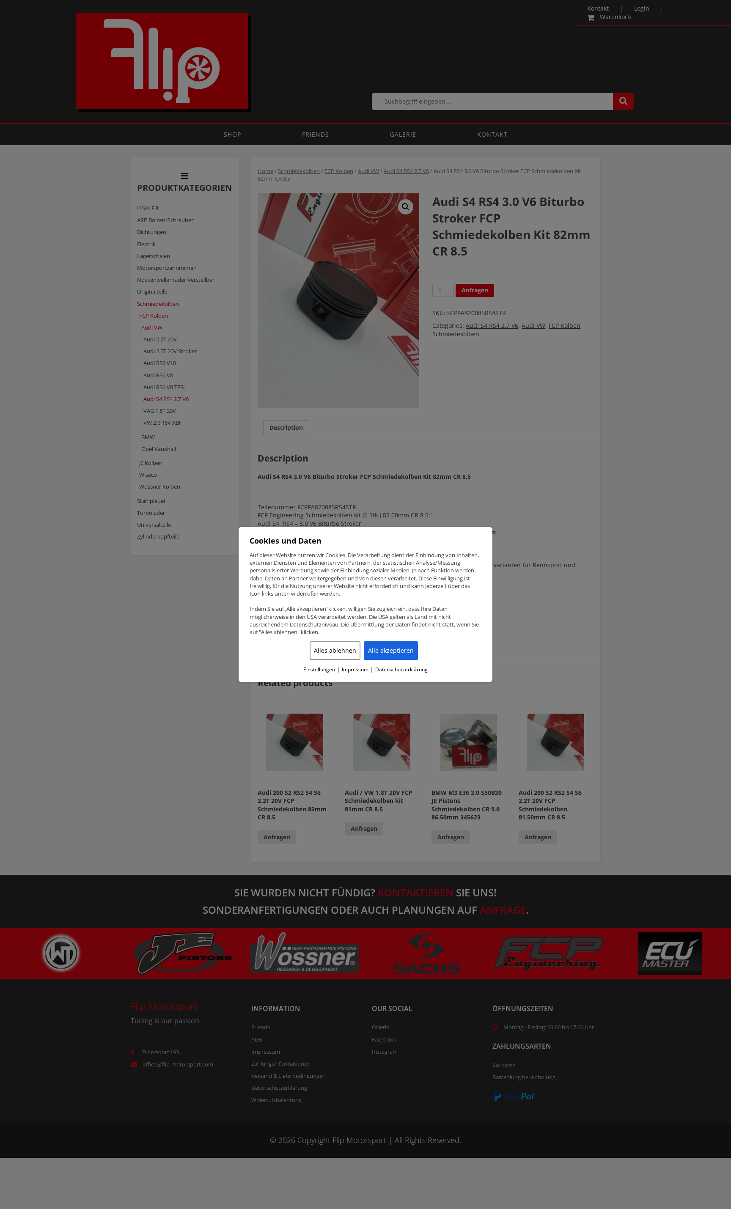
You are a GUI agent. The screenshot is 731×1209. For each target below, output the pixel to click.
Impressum (355, 669)
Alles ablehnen (335, 650)
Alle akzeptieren (391, 650)
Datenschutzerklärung (401, 669)
